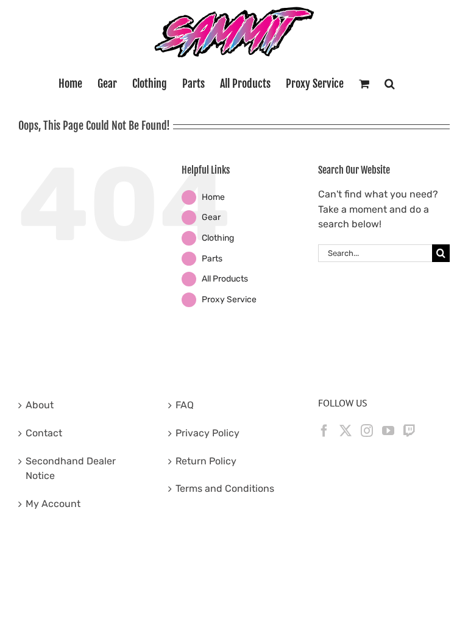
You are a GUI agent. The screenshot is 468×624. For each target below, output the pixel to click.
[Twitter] (345, 431)
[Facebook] (324, 431)
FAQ (185, 405)
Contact (44, 433)
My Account (53, 503)
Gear (211, 217)
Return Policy (206, 461)
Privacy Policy (207, 433)
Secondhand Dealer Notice (71, 468)
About (40, 405)
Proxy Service (229, 299)
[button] (390, 83)
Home (213, 197)
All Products (225, 279)
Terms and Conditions (225, 488)
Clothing (218, 238)
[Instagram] (367, 431)
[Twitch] (409, 431)
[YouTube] (388, 431)
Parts (212, 259)
